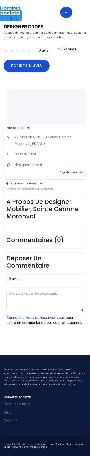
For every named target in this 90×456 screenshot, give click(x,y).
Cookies (11, 421)
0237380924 (25, 154)
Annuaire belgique (65, 444)
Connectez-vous (20, 317)
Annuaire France (46, 444)
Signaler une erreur (72, 172)
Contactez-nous (17, 404)
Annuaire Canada (38, 447)
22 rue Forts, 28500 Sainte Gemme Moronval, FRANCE (43, 140)
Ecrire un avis (26, 66)
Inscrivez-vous (52, 317)
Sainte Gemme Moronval (42, 212)
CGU (7, 412)
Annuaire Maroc (20, 447)
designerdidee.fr (28, 165)
